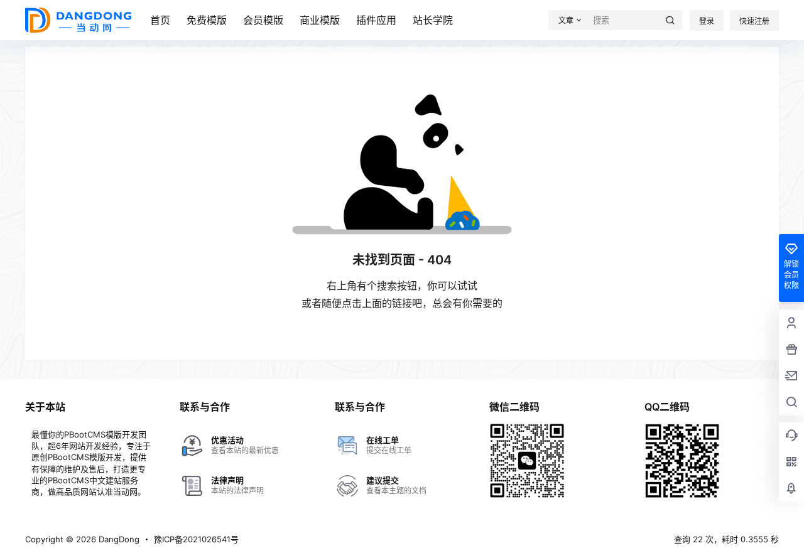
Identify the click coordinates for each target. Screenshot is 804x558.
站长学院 (433, 20)
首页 (160, 20)
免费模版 (207, 20)
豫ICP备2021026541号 (196, 539)
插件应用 (376, 20)
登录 (706, 21)
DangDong (117, 539)
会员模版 (263, 20)
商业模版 (320, 20)
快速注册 (754, 21)
